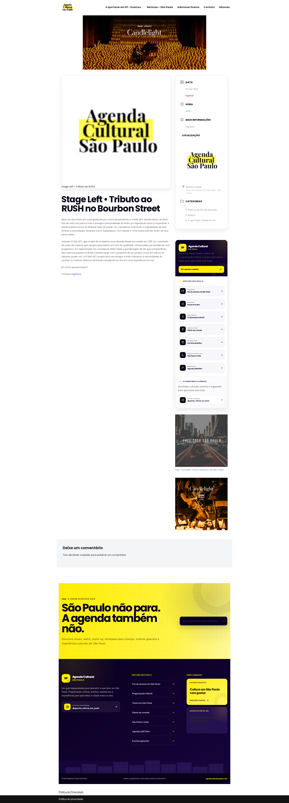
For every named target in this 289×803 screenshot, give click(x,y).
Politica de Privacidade (71, 792)
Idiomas (224, 7)
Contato (209, 7)
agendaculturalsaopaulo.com (216, 778)
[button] (142, 7)
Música (191, 215)
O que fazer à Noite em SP (202, 220)
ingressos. (76, 274)
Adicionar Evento (188, 7)
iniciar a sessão (81, 555)
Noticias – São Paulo (160, 7)
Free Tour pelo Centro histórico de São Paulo (199, 469)
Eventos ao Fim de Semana (202, 209)
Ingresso (190, 126)
